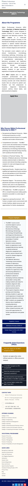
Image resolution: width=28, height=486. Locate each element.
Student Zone (5, 460)
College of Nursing (6, 423)
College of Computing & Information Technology (13, 429)
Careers (3, 473)
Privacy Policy (5, 469)
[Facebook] (13, 484)
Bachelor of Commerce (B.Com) (9, 417)
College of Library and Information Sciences (12, 427)
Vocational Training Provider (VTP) (10, 467)
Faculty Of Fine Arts (6, 436)
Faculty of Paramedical (7, 438)
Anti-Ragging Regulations (8, 456)
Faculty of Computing (7, 441)
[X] (16, 484)
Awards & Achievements (7, 452)
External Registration (6, 462)
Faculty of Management (7, 439)
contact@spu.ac (9, 403)
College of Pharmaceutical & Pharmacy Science (13, 425)
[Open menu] (24, 4)
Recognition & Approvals (7, 450)
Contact (3, 475)
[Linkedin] (22, 484)
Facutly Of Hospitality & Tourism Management (12, 443)
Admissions (4, 458)
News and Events (6, 464)
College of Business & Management (10, 421)
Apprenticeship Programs (8, 466)
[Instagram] (19, 484)
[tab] (14, 218)
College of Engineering (7, 419)
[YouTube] (25, 484)
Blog (3, 471)
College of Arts (5, 415)
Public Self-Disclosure (7, 454)
